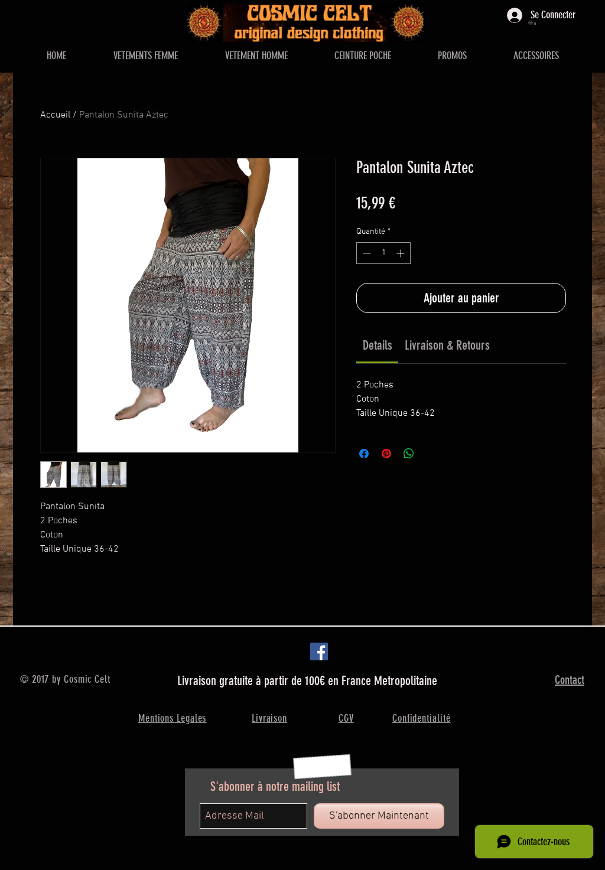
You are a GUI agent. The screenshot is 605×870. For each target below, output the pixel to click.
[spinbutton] (383, 253)
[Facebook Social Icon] (319, 651)
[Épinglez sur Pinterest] (386, 454)
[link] (377, 345)
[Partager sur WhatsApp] (409, 454)
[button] (533, 22)
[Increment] (401, 253)
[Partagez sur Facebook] (364, 454)
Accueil (55, 115)
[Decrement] (365, 253)
